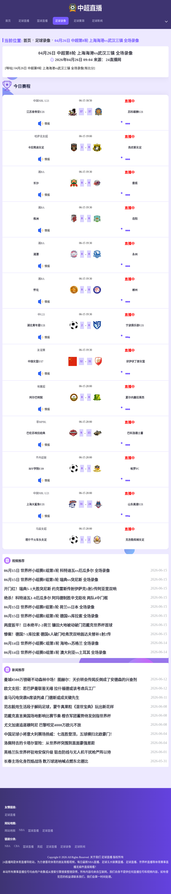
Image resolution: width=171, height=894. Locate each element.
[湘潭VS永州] (127, 266)
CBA (17, 846)
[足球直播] (85, 8)
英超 (40, 846)
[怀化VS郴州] (127, 301)
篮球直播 (42, 20)
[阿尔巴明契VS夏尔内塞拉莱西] (127, 409)
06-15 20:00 (85, 386)
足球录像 (60, 20)
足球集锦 (79, 20)
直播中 (130, 101)
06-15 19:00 (85, 136)
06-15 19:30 (85, 171)
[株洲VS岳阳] (127, 230)
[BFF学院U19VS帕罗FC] (127, 480)
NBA (22, 830)
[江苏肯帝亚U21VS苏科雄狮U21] (127, 123)
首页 (8, 20)
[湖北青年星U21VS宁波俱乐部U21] (127, 337)
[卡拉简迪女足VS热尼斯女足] (127, 159)
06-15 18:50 (85, 100)
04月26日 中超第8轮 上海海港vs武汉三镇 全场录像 (97, 41)
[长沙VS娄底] (127, 195)
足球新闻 (97, 20)
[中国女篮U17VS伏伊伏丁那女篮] (127, 374)
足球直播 (23, 20)
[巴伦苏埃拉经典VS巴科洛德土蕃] (127, 445)
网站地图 (10, 830)
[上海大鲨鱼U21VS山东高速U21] (127, 516)
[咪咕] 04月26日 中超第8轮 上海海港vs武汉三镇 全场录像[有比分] (50, 68)
